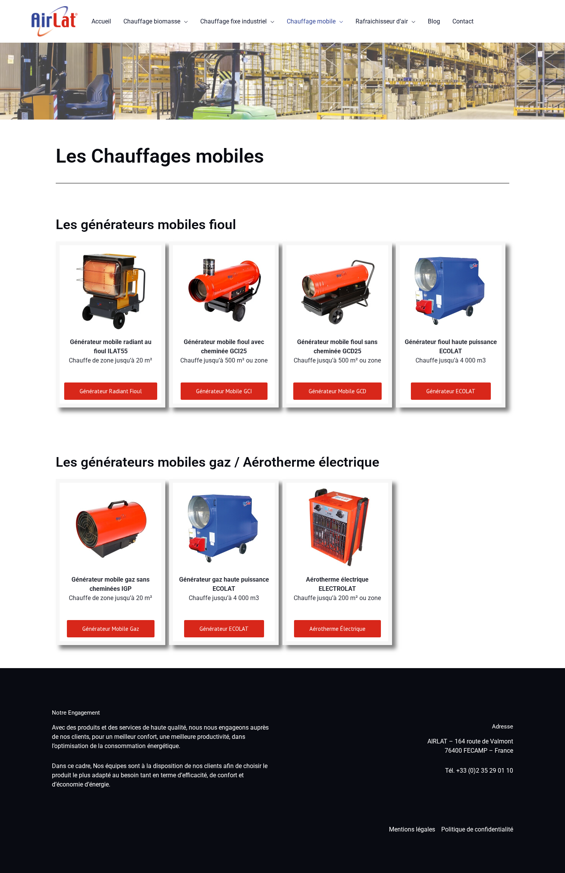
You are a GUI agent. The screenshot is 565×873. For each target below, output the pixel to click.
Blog (434, 21)
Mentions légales (412, 829)
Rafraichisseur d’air (382, 21)
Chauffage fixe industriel (233, 21)
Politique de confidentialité (477, 829)
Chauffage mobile (311, 21)
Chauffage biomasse (151, 21)
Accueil (101, 21)
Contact (463, 21)
